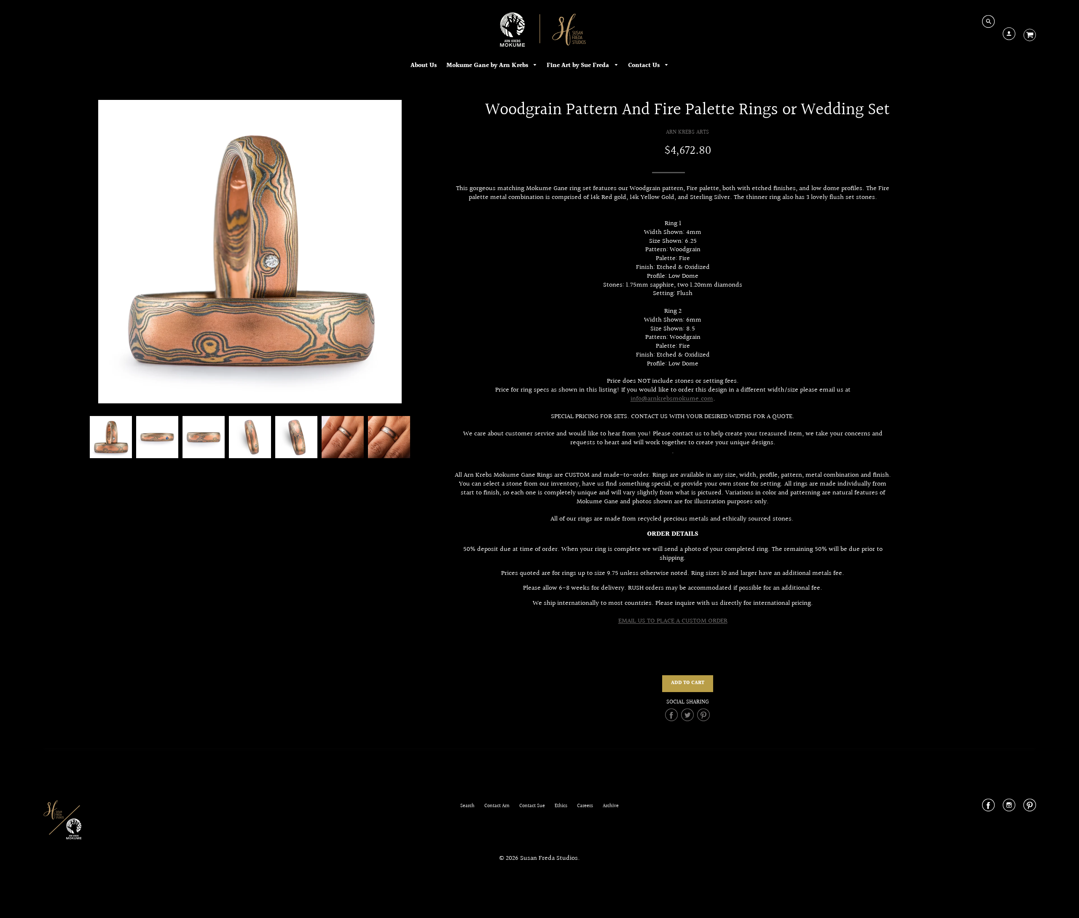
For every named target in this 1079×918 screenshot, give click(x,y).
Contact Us (644, 65)
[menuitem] (423, 65)
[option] (250, 251)
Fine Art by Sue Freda (579, 65)
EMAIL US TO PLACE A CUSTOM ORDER (672, 621)
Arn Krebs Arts (687, 132)
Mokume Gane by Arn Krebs (488, 65)
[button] (687, 683)
